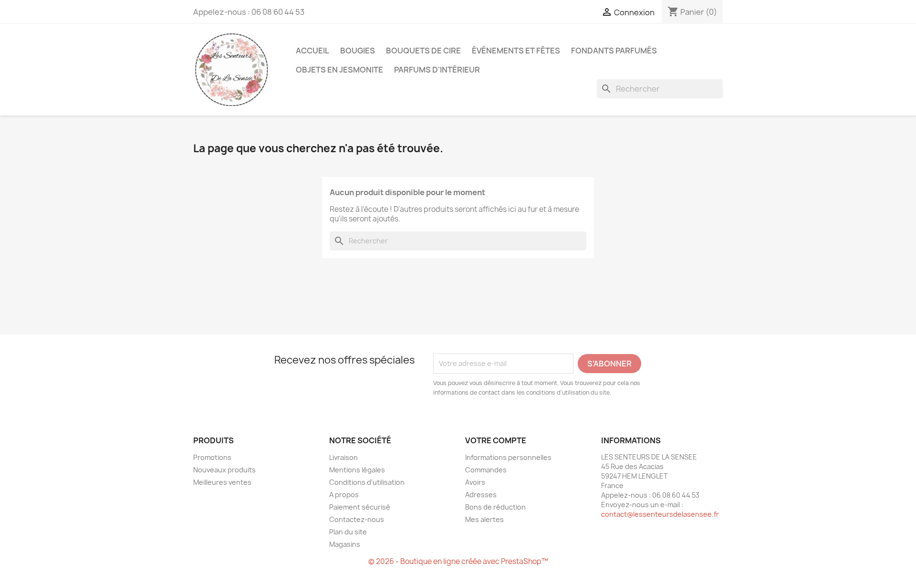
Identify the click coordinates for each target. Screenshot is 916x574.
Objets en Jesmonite (339, 69)
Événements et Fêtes (516, 50)
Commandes (486, 469)
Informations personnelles (508, 457)
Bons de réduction (495, 506)
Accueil (312, 50)
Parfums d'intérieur (437, 69)
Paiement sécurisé (359, 506)
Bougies (357, 50)
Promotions (212, 457)
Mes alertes (484, 519)
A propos (344, 494)
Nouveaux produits (224, 469)
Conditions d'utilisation (367, 482)
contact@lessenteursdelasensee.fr (660, 514)
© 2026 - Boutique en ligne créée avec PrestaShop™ (458, 561)
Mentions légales (357, 469)
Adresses (481, 494)
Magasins (344, 544)
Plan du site (348, 531)
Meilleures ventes (222, 482)
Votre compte (495, 440)
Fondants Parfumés (614, 50)
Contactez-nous (356, 519)
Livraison (343, 457)
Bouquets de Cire (423, 50)
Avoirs (475, 482)
